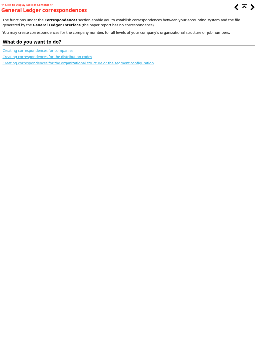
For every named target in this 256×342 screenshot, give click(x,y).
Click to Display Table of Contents (27, 5)
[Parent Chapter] (244, 8)
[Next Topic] (252, 8)
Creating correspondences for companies (37, 50)
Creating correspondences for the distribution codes (47, 56)
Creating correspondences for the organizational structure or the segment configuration (78, 62)
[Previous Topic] (236, 8)
